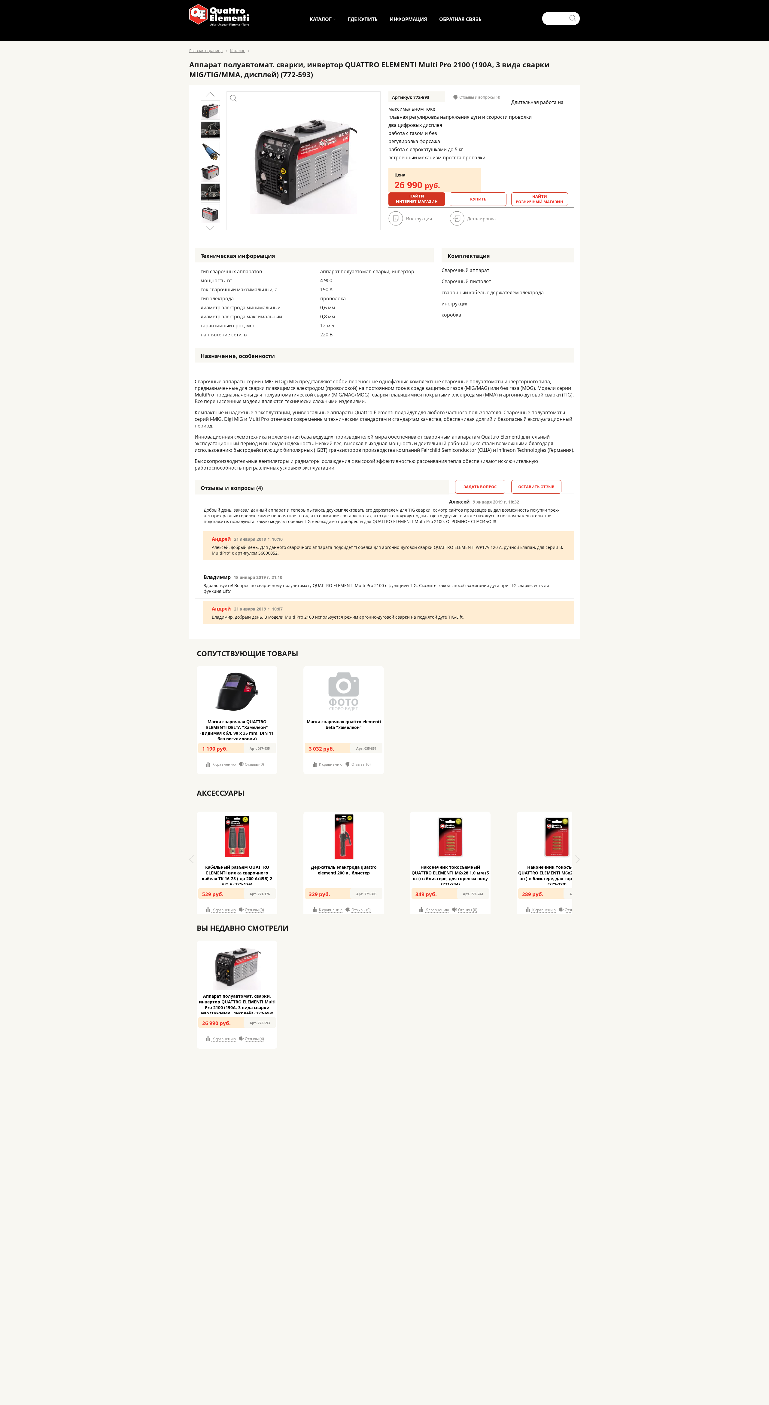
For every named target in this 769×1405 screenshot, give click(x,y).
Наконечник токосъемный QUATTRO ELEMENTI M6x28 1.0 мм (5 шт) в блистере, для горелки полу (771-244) (450, 875)
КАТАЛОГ (321, 19)
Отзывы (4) (254, 1038)
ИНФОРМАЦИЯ (408, 19)
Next (210, 228)
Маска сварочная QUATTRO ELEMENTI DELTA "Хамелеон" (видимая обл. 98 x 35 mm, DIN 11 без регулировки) (237, 730)
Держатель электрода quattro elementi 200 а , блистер (344, 870)
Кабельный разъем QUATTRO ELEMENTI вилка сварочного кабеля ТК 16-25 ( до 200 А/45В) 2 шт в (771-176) (237, 875)
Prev (210, 94)
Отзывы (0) (254, 764)
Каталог (237, 50)
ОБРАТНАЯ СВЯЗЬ (460, 19)
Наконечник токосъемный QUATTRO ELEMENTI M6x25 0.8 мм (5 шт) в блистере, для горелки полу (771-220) (557, 875)
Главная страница (206, 50)
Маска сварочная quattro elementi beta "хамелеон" (344, 724)
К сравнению (223, 764)
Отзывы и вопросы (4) (479, 97)
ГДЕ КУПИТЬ (363, 19)
